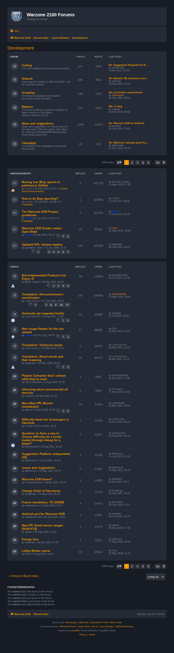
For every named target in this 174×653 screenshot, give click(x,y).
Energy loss (30, 539)
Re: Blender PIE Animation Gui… (128, 78)
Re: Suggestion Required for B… (128, 65)
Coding (27, 65)
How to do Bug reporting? (40, 198)
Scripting (28, 92)
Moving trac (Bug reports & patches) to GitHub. (41, 183)
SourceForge (107, 626)
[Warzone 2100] (18, 16)
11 (67, 304)
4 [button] (143, 162)
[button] (119, 162)
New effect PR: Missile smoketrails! (37, 405)
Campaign (29, 143)
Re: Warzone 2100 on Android (126, 123)
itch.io (95, 626)
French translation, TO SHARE (43, 502)
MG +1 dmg (115, 106)
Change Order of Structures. (41, 491)
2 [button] (132, 162)
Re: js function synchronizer (126, 92)
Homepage (71, 622)
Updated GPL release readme (42, 244)
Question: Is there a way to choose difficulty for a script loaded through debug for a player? (41, 438)
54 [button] (157, 162)
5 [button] (148, 162)
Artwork (27, 78)
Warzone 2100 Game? (37, 479)
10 (61, 304)
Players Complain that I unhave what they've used (44, 377)
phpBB (75, 630)
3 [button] (137, 162)
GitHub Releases (124, 626)
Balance (27, 106)
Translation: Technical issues (42, 345)
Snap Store (84, 626)
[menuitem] (14, 31)
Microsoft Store (68, 626)
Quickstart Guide (99, 622)
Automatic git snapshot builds (43, 313)
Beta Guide (116, 622)
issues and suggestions (38, 467)
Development (20, 47)
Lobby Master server (36, 551)
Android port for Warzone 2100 (43, 514)
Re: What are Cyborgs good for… (128, 142)
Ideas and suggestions (37, 123)
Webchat (83, 622)
